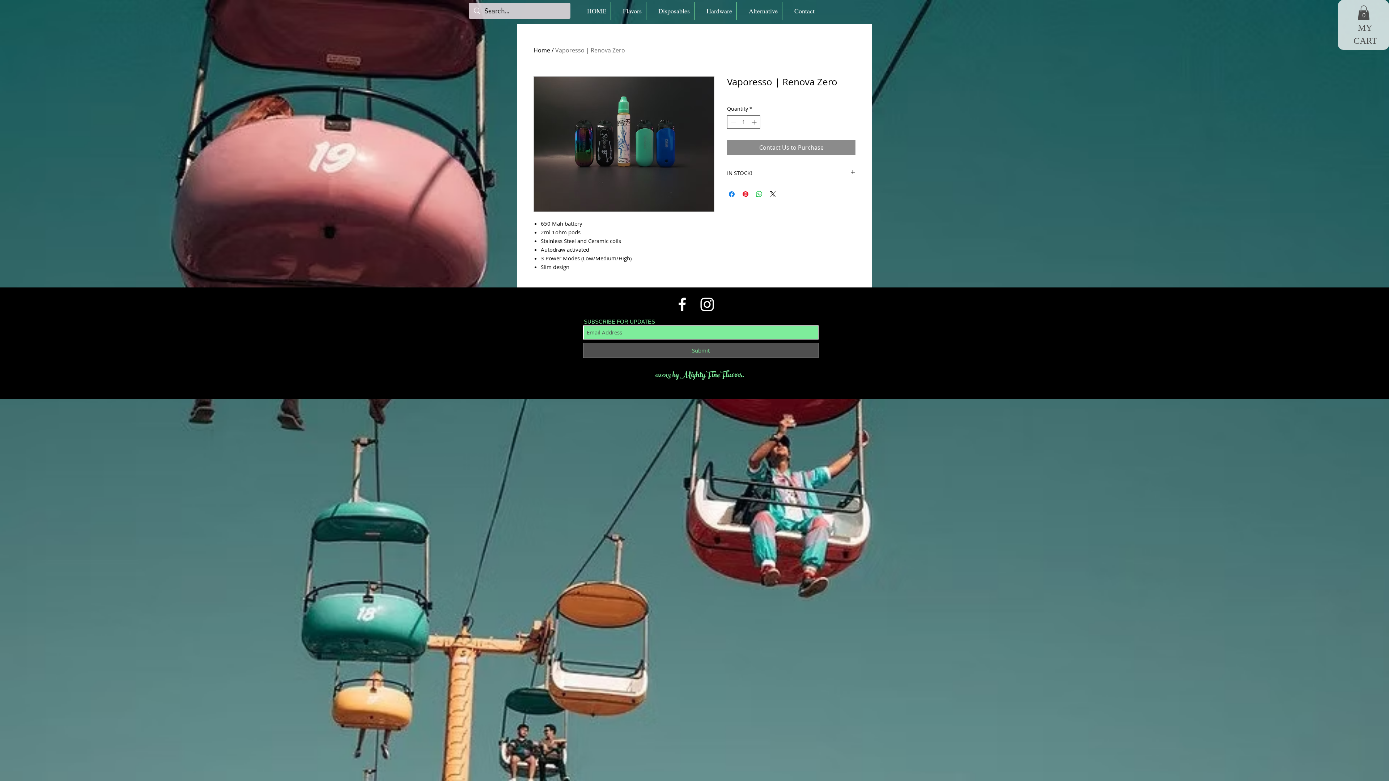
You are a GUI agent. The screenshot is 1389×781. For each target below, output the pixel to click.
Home (542, 50)
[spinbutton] (743, 122)
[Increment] (754, 122)
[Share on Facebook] (731, 194)
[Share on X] (773, 194)
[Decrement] (732, 122)
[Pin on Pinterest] (745, 194)
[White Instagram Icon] (707, 304)
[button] (628, 11)
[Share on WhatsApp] (759, 194)
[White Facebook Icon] (682, 304)
